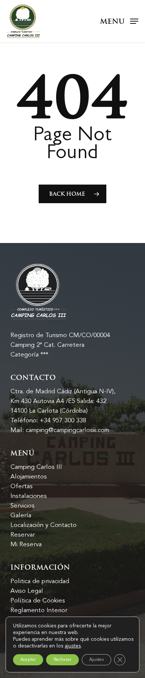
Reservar (22, 535)
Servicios (22, 506)
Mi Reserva (26, 544)
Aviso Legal (26, 591)
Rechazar (62, 659)
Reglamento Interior (38, 610)
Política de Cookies (37, 600)
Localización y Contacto (43, 525)
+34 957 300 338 (63, 420)
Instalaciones (28, 496)
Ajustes (96, 659)
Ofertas (21, 486)
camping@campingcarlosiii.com (67, 430)
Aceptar (28, 659)
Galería (20, 515)
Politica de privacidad (39, 581)
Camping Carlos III (36, 467)
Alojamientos (28, 477)
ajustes (73, 646)
